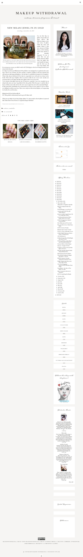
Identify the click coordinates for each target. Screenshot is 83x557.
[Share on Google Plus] (15, 115)
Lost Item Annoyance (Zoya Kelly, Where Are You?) (64, 218)
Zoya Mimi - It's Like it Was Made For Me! (64, 269)
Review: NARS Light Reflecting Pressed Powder (64, 120)
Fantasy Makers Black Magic (64, 244)
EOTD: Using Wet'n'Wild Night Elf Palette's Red (65, 239)
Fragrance (64, 348)
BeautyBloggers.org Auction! (65, 209)
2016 (58, 188)
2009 (58, 295)
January (60, 292)
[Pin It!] (13, 115)
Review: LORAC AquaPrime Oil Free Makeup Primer (65, 215)
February (60, 290)
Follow (64, 169)
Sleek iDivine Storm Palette (64, 253)
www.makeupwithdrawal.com (32, 541)
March (59, 289)
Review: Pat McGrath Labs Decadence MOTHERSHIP (64, 136)
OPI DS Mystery (62, 236)
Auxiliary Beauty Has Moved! (63, 445)
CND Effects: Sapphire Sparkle (65, 204)
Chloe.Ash (63, 433)
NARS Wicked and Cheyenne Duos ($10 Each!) (65, 262)
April (59, 287)
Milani (5, 108)
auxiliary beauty (64, 444)
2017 (58, 187)
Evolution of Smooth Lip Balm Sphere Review (65, 248)
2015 (58, 190)
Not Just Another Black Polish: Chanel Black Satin (65, 251)
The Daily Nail (63, 464)
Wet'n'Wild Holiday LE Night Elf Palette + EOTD (65, 256)
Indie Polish (64, 331)
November (60, 203)
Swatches (12, 108)
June (59, 283)
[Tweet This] (11, 115)
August (59, 280)
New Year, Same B (62, 455)
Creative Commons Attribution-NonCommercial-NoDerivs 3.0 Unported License (52, 542)
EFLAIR (57, 552)
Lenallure (64, 414)
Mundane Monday (64, 354)
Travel (64, 366)
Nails (64, 307)
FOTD (64, 337)
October (60, 276)
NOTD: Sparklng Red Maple (64, 274)
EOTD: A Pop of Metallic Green (65, 231)
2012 (58, 196)
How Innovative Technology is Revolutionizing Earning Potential (63, 435)
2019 (58, 183)
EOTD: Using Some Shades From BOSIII (64, 221)
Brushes (64, 343)
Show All (71, 482)
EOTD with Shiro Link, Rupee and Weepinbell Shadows (65, 241)
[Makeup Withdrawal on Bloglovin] (64, 390)
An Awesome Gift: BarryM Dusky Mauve (64, 212)
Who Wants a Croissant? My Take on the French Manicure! (63, 473)
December (60, 201)
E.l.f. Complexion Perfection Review (64, 106)
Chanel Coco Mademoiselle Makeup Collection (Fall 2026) (63, 422)
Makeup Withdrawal (41, 12)
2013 (58, 194)
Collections (64, 325)
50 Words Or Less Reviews (64, 360)
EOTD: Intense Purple (63, 227)
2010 (58, 199)
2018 (58, 185)
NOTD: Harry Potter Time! (64, 229)
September (60, 278)
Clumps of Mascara (64, 454)
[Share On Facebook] (9, 115)
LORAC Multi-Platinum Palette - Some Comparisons (65, 234)
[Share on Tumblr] (17, 115)
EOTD (64, 319)
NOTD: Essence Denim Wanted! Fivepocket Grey (64, 259)
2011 (58, 197)
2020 (58, 181)
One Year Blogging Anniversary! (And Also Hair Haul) (65, 265)
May (59, 285)
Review (64, 313)
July (59, 281)
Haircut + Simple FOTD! (63, 245)
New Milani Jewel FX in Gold (64, 223)
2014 (58, 192)
